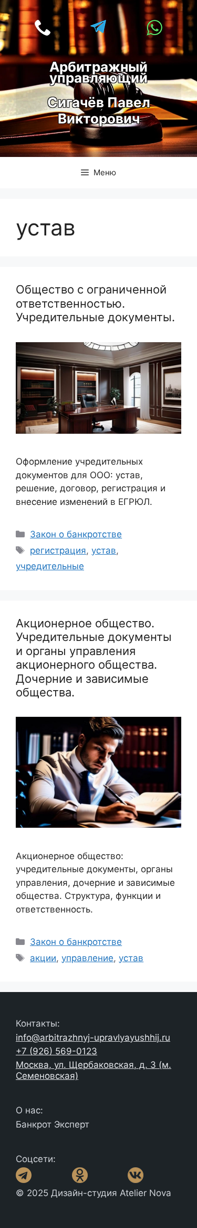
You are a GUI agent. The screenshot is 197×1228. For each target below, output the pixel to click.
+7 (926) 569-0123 (56, 1051)
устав (103, 550)
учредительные (50, 566)
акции (43, 958)
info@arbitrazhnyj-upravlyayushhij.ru (93, 1037)
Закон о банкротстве (76, 534)
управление (87, 958)
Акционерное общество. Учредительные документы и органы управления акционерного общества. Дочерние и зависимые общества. (94, 657)
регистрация (58, 550)
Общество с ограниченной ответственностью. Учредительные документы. (95, 303)
